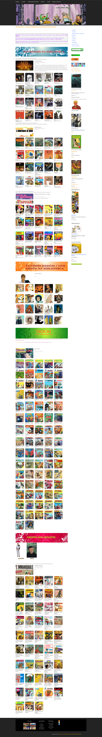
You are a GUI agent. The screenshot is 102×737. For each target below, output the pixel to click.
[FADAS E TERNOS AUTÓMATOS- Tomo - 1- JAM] (58, 180)
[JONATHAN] (39, 298)
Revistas (51, 725)
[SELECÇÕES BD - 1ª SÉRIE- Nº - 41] (58, 209)
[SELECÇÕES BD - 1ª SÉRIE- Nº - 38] (29, 209)
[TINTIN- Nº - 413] (58, 384)
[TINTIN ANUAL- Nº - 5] (29, 221)
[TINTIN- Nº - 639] (29, 373)
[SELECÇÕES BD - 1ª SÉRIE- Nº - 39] (39, 209)
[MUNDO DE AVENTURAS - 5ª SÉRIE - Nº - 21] (58, 221)
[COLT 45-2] (58, 514)
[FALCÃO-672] (29, 474)
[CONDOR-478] (48, 504)
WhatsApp (80, 66)
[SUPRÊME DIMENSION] (58, 678)
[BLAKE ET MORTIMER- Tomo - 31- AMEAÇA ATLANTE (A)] (39, 89)
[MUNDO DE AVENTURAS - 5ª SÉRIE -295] (20, 429)
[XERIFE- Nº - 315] (39, 363)
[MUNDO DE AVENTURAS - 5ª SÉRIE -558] (58, 394)
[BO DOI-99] (20, 525)
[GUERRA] (58, 606)
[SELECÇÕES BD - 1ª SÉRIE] (48, 664)
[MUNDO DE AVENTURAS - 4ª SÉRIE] (39, 649)
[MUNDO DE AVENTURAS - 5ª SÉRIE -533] (20, 406)
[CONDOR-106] (39, 514)
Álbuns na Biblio (51, 727)
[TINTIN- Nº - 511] (39, 384)
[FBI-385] (29, 463)
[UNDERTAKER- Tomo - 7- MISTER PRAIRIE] (48, 114)
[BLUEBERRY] (20, 319)
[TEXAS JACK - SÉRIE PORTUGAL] (39, 692)
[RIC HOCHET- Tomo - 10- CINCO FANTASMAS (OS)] (20, 154)
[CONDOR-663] (48, 494)
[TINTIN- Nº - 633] (39, 373)
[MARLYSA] (20, 298)
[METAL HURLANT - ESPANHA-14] (20, 452)
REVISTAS (43, 1)
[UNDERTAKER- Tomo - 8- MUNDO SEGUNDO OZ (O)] (58, 77)
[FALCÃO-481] (29, 484)
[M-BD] (39, 635)
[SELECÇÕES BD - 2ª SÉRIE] (58, 664)
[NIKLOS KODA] (58, 298)
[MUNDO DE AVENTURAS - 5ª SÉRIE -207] (39, 441)
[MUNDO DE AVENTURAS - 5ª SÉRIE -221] (48, 429)
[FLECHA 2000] (39, 606)
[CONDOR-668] (29, 494)
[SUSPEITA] (20, 692)
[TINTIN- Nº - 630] (48, 373)
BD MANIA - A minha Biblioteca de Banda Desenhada (36, 27)
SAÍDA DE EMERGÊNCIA (76, 70)
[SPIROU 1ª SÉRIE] (39, 678)
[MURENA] (29, 319)
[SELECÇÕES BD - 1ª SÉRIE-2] (29, 394)
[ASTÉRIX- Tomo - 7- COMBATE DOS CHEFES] (39, 180)
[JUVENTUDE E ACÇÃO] (48, 620)
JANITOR (32, 558)
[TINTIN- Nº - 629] (58, 373)
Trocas (51, 728)
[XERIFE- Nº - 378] (20, 363)
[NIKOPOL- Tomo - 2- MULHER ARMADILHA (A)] (39, 154)
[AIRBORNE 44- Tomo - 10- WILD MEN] (58, 114)
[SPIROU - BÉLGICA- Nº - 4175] (29, 250)
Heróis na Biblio (51, 723)
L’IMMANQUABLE (38, 565)
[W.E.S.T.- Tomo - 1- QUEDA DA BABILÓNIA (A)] (48, 154)
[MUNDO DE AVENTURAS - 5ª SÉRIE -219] (58, 429)
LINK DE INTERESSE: (75, 69)
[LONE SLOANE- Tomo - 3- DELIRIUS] (20, 142)
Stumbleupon (72, 66)
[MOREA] (29, 287)
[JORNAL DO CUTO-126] (20, 494)
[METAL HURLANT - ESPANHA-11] (29, 452)
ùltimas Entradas (41, 728)
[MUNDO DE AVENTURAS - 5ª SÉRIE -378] (58, 406)
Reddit (84, 64)
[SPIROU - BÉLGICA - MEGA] (29, 678)
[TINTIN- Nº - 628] (20, 384)
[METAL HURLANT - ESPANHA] (48, 635)
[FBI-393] (58, 452)
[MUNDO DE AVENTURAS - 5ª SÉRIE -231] (29, 429)
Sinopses (41, 726)
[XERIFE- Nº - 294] (58, 363)
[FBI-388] (20, 463)
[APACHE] (29, 580)
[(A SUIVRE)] (20, 580)
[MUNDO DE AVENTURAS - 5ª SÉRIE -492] (29, 406)
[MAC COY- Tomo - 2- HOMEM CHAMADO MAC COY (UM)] (20, 167)
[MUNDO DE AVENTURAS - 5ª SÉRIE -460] (39, 406)
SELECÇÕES (37, 348)
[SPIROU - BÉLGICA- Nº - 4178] (39, 235)
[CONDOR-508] (39, 504)
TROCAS (21, 339)
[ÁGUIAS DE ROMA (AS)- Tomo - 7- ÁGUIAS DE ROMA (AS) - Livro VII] (58, 102)
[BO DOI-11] (29, 525)
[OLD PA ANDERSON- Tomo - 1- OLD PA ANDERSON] (20, 89)
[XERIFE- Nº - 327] (29, 363)
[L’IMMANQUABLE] (58, 620)
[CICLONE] (48, 580)
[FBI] (29, 606)
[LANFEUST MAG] (20, 635)
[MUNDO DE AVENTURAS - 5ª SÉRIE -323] (39, 417)
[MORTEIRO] (29, 649)
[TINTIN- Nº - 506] (48, 384)
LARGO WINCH (37, 273)
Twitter (74, 64)
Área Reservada (75, 44)
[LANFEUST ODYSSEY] (29, 308)
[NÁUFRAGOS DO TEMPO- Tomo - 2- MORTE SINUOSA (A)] (39, 167)
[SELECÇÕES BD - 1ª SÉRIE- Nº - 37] (20, 209)
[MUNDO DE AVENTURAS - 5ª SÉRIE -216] (29, 441)
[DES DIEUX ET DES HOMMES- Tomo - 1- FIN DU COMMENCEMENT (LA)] (20, 114)
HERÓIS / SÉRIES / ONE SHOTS (33, 1)
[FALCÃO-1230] (48, 463)
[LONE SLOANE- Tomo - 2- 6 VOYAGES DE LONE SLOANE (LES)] (29, 142)
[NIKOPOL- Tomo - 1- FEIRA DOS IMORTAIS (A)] (58, 142)
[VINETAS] (29, 706)
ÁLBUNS (48, 1)
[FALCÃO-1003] (58, 463)
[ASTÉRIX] (48, 298)
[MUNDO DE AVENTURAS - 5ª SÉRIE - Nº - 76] (48, 235)
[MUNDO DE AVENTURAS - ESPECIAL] (58, 649)
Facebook (72, 64)
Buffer (76, 66)
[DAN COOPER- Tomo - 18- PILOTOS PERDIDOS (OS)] (29, 154)
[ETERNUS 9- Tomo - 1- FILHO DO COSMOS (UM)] (58, 167)
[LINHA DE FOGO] (29, 635)
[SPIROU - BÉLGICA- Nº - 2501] (58, 250)
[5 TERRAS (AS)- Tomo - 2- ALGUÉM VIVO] (20, 77)
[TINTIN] (48, 692)
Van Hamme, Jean (74, 184)
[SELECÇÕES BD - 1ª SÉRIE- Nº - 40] (48, 209)
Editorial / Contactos (56, 1)
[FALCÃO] (58, 593)
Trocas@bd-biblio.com (19, 342)
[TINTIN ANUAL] (58, 692)
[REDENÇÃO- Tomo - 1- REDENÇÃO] (29, 89)
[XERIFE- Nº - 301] (48, 363)
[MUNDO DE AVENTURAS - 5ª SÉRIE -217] (20, 441)
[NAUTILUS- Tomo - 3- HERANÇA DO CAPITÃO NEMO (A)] (58, 89)
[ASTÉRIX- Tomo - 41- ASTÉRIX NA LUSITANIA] (48, 89)
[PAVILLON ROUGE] (20, 664)
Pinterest (76, 64)
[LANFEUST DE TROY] (58, 288)
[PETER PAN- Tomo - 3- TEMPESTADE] (48, 167)
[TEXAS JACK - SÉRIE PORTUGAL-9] (20, 394)
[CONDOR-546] (29, 504)
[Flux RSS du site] (58, 720)
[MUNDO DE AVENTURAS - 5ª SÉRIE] (48, 649)
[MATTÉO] (58, 308)
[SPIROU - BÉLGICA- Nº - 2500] (48, 250)
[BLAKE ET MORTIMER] (48, 319)
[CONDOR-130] (29, 514)
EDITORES (74, 38)
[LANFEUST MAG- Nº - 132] (39, 221)
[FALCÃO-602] (58, 474)
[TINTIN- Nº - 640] (20, 373)
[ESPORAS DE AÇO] (48, 593)
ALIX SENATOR (37, 61)
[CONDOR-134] (20, 514)
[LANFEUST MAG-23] (48, 452)
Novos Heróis (41, 725)
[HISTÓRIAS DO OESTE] (20, 620)
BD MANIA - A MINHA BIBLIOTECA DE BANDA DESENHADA (69, 734)
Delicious (74, 66)
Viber (82, 66)
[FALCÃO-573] (20, 484)
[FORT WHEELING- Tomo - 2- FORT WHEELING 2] (58, 154)
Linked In (78, 64)
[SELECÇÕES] (39, 664)
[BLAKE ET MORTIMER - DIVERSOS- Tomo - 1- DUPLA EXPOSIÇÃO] (20, 101)
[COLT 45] (58, 580)
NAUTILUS (73, 90)
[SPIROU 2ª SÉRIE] (48, 678)
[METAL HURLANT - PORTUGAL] (20, 649)
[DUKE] (39, 319)
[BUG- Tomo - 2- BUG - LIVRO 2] (39, 77)
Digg (82, 64)
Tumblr (80, 64)
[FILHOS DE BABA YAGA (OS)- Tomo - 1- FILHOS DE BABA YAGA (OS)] (39, 102)
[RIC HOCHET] (20, 308)
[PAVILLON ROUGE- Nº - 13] (29, 235)
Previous (17, 13)
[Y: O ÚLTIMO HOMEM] (39, 308)
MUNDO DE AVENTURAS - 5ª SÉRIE (42, 194)
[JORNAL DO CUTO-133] (58, 484)
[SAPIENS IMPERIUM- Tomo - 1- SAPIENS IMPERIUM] (29, 102)
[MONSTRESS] (58, 319)
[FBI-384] (39, 463)
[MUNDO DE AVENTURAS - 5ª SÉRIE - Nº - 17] (20, 235)
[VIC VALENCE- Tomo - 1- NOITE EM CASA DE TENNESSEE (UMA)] (29, 167)
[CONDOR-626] (20, 504)
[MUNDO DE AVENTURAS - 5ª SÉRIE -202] (48, 441)
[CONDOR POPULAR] (39, 593)
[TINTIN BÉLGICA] (20, 706)
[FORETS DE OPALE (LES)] (20, 287)
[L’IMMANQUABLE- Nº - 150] (58, 235)
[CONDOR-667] (39, 494)
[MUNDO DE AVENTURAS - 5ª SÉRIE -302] (58, 417)
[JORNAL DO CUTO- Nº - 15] (20, 250)
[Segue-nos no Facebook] (58, 723)
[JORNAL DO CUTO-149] (48, 484)
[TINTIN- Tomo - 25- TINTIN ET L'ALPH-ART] (48, 180)
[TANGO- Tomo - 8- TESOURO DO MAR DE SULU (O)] (39, 114)
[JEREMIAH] (29, 298)
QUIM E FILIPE (74, 151)
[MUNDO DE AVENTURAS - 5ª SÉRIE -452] (48, 406)
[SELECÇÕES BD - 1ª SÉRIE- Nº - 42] (20, 221)
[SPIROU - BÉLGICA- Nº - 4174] (39, 250)
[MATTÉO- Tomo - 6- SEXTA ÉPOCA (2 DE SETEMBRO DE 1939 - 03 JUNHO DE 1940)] (29, 114)
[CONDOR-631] (58, 494)
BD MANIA (17, 1)
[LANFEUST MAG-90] (39, 452)
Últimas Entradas (41, 727)
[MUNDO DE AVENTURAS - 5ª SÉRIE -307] (48, 417)
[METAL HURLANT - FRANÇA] (58, 635)
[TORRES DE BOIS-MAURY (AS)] (48, 308)
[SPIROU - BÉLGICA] (20, 678)
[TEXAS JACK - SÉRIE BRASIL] (29, 692)
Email (84, 66)
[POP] (29, 664)
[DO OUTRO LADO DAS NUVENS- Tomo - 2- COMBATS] (20, 180)
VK (78, 66)
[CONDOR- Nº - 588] (48, 221)
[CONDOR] (29, 593)
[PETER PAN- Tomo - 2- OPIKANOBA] (39, 142)
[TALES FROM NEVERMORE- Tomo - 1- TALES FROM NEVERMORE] (29, 77)
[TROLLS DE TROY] (39, 288)
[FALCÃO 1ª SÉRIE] (20, 606)
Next (85, 13)
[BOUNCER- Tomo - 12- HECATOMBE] (48, 102)
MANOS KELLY (37, 127)
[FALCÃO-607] (48, 474)
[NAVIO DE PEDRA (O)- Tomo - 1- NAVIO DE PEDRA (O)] (48, 142)
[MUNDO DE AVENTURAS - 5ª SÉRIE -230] (39, 429)
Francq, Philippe (74, 187)
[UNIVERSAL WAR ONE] (48, 288)
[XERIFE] (39, 706)
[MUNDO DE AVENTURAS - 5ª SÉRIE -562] (48, 394)
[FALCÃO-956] (20, 474)
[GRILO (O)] (48, 606)
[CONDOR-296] (58, 504)
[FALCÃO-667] (39, 474)
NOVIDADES (74, 42)
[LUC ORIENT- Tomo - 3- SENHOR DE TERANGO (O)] (29, 180)
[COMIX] (20, 593)
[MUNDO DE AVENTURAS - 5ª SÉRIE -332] (29, 417)
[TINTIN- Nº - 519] (29, 384)
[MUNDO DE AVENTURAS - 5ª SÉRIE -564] (39, 394)
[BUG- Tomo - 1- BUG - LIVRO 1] (48, 77)
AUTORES (23, 1)
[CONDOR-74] (48, 514)
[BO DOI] (39, 580)
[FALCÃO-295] (39, 484)
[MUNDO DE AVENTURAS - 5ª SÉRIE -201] (58, 441)
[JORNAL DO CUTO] (39, 620)
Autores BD (51, 724)
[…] (46, 70)
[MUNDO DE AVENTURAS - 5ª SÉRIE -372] (20, 417)
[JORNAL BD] (29, 620)
